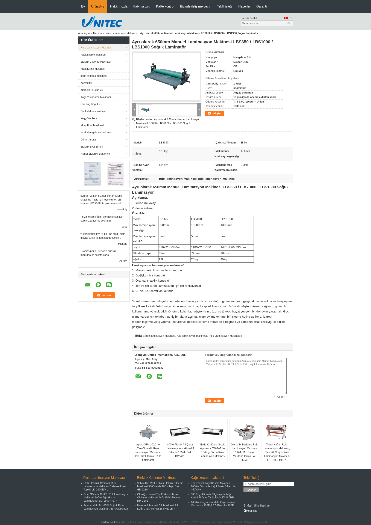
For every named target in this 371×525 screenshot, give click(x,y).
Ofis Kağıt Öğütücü (91, 104)
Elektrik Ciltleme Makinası (96, 61)
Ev (83, 6)
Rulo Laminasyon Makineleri (225, 335)
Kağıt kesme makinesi (93, 54)
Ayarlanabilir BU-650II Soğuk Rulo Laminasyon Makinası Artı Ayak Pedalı (106, 507)
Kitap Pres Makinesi (92, 125)
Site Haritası (262, 505)
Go (289, 23)
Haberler (244, 6)
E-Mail (247, 505)
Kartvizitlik (86, 82)
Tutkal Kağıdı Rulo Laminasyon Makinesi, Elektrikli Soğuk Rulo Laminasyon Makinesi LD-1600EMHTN (277, 452)
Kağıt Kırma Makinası (93, 68)
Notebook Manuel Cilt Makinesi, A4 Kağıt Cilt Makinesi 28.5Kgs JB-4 (157, 507)
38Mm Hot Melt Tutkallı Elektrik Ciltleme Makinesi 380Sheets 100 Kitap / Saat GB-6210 (160, 486)
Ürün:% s (97, 6)
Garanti (261, 6)
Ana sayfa (84, 33)
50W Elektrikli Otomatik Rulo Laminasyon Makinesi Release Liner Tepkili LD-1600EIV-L (105, 486)
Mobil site (251, 510)
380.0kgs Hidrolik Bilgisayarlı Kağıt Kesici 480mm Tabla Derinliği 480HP (212, 496)
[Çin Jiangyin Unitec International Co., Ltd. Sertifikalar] (92, 173)
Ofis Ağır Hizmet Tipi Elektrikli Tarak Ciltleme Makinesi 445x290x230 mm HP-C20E (158, 497)
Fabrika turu (141, 6)
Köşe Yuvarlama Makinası (96, 97)
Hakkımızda (118, 6)
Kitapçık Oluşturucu (92, 90)
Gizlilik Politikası (110, 522)
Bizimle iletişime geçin (195, 6)
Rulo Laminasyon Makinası (121, 33)
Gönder (251, 490)
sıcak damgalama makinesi (96, 132)
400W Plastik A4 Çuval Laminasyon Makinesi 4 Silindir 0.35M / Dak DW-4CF (180, 450)
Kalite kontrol (165, 6)
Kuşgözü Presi (89, 118)
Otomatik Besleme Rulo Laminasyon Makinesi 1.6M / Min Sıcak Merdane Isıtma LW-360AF (244, 452)
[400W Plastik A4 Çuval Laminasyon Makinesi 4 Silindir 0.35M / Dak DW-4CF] (180, 432)
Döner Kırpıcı (88, 139)
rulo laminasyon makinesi (160, 335)
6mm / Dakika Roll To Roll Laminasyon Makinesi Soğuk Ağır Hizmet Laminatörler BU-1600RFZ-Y (106, 497)
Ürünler (97, 33)
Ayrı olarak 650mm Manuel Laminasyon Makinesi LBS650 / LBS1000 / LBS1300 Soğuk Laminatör (168, 123)
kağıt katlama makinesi (94, 75)
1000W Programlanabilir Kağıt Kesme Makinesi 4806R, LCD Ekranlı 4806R (213, 504)
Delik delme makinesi (93, 111)
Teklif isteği (224, 6)
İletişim (217, 113)
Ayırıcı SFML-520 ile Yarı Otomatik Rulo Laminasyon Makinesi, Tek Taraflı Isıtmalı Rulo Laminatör (148, 452)
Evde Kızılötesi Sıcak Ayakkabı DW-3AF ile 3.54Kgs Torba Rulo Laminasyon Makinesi (212, 450)
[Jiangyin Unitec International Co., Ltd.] (101, 21)
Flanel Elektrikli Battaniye (95, 153)
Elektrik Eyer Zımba (92, 146)
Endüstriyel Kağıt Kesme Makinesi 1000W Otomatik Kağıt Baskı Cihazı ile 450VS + (213, 486)
